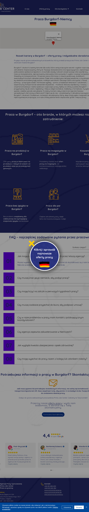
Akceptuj (79, 507)
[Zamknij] (86, 507)
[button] (31, 243)
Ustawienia (67, 507)
